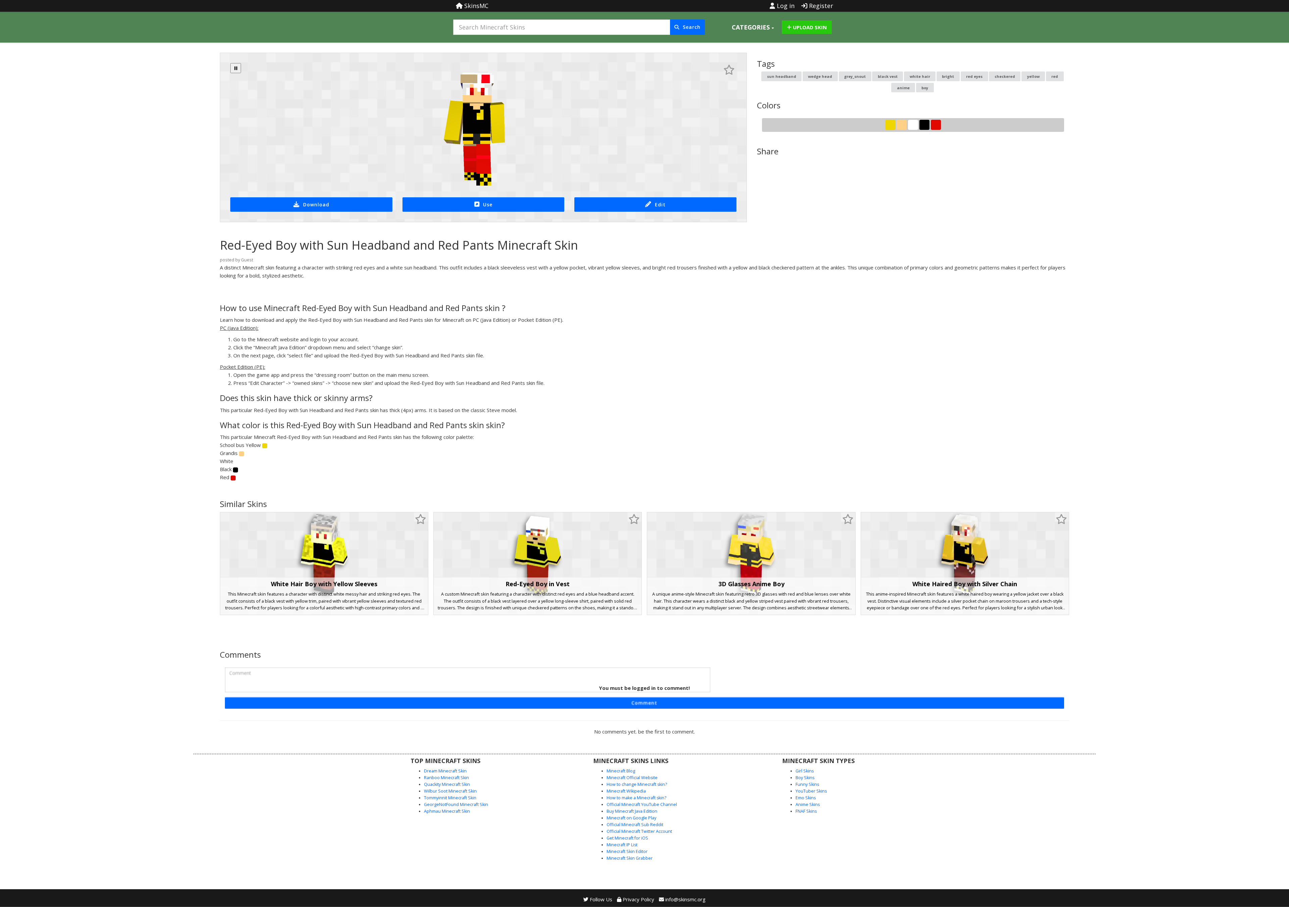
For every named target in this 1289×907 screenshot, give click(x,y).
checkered (1005, 76)
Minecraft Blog (621, 771)
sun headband (781, 76)
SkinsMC (475, 6)
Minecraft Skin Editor (627, 851)
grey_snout (855, 76)
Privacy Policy (637, 899)
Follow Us (600, 899)
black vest (888, 76)
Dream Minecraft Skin (445, 771)
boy (924, 87)
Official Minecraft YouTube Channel (642, 804)
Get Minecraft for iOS (627, 838)
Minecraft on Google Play (631, 818)
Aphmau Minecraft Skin (447, 811)
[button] (753, 27)
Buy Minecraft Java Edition (632, 811)
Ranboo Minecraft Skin (446, 777)
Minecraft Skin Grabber (630, 858)
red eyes (974, 76)
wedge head (820, 76)
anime (903, 87)
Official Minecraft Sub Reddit (635, 824)
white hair (920, 76)
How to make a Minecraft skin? (636, 798)
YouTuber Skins (811, 791)
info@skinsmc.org (685, 899)
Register (820, 6)
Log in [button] (785, 6)
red (1054, 76)
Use (487, 204)
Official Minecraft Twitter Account (639, 831)
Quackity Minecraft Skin (447, 784)
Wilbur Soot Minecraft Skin (450, 791)
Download (316, 204)
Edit (660, 204)
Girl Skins (805, 771)
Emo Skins (806, 798)
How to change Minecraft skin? (637, 784)
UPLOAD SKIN (809, 27)
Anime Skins (808, 804)
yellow (1033, 76)
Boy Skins (805, 777)
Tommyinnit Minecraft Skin (450, 798)
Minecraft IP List (622, 845)
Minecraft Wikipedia (626, 791)
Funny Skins (807, 784)
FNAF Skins (806, 811)
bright (948, 76)
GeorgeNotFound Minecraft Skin (456, 804)
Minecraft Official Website (632, 777)
